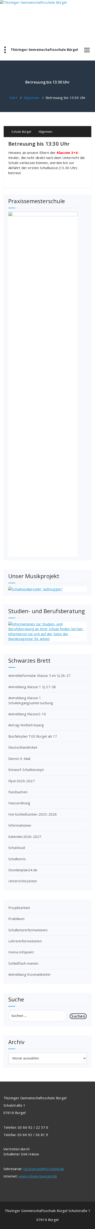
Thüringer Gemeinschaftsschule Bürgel (44, 50)
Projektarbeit (19, 907)
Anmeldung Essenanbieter (29, 974)
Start (13, 97)
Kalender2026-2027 (24, 836)
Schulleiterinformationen (28, 930)
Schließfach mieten (23, 963)
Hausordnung (19, 803)
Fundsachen (17, 792)
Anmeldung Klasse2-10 (27, 714)
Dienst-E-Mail (19, 758)
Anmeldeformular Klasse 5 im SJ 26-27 (39, 675)
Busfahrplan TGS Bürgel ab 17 (32, 736)
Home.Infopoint (21, 952)
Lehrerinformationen (25, 941)
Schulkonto (17, 859)
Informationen (19, 825)
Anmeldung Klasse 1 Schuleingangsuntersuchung (30, 700)
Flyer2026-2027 (21, 781)
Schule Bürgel (21, 132)
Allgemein (31, 97)
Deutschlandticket (22, 747)
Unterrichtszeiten (22, 881)
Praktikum (16, 918)
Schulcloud (16, 847)
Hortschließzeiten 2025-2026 (32, 814)
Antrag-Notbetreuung (26, 725)
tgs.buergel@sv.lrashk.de (43, 1168)
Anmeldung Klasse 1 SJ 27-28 (32, 686)
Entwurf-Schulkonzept (26, 769)
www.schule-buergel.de (38, 1176)
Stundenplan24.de (22, 870)
